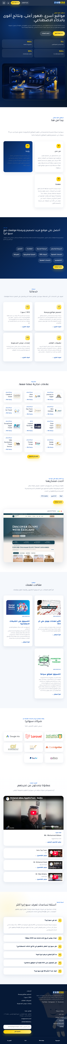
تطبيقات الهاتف (26, 1000)
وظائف (61, 1027)
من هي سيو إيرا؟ (52, 920)
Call (25, 1040)
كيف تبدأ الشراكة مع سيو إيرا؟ (47, 971)
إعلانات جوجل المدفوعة (24, 1004)
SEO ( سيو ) (27, 997)
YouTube (44, 1002)
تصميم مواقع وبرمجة (24, 994)
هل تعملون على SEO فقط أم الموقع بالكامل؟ (42, 963)
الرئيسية (57, 1040)
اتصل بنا (9, 1040)
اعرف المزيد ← (56, 327)
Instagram (51, 1002)
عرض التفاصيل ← (41, 855)
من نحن (61, 1014)
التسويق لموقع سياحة (50, 674)
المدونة (61, 1020)
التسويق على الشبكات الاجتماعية (20, 623)
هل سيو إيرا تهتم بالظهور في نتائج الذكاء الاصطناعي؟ (38, 946)
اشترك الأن (17, 1031)
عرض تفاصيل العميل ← (53, 842)
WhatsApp (41, 1040)
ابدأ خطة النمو (15, 2)
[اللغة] (8, 3)
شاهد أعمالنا (45, 33)
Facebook (61, 1002)
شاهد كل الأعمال (33, 456)
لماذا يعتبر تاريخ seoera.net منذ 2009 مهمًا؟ (43, 938)
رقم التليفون (25, 2)
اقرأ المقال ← (56, 635)
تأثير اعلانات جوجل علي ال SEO (49, 623)
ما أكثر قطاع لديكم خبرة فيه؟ (48, 955)
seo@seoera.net (26, 1019)
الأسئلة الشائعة (58, 1023)
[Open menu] (4, 3)
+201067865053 (26, 1022)
